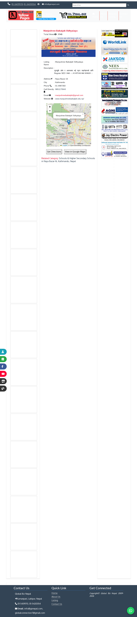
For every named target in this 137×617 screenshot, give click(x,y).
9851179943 (60, 89)
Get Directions (54, 151)
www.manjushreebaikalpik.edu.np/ (69, 99)
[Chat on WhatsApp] (130, 610)
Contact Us (124, 15)
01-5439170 (17, 4)
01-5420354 (30, 4)
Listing (55, 600)
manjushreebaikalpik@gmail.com (69, 95)
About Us (103, 15)
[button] (68, 122)
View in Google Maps (75, 151)
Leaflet (64, 145)
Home (96, 16)
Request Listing (113, 15)
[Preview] (68, 47)
